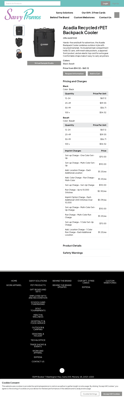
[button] (86, 81)
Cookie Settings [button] (90, 394)
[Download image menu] (58, 28)
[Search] (58, 3)
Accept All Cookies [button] (111, 394)
